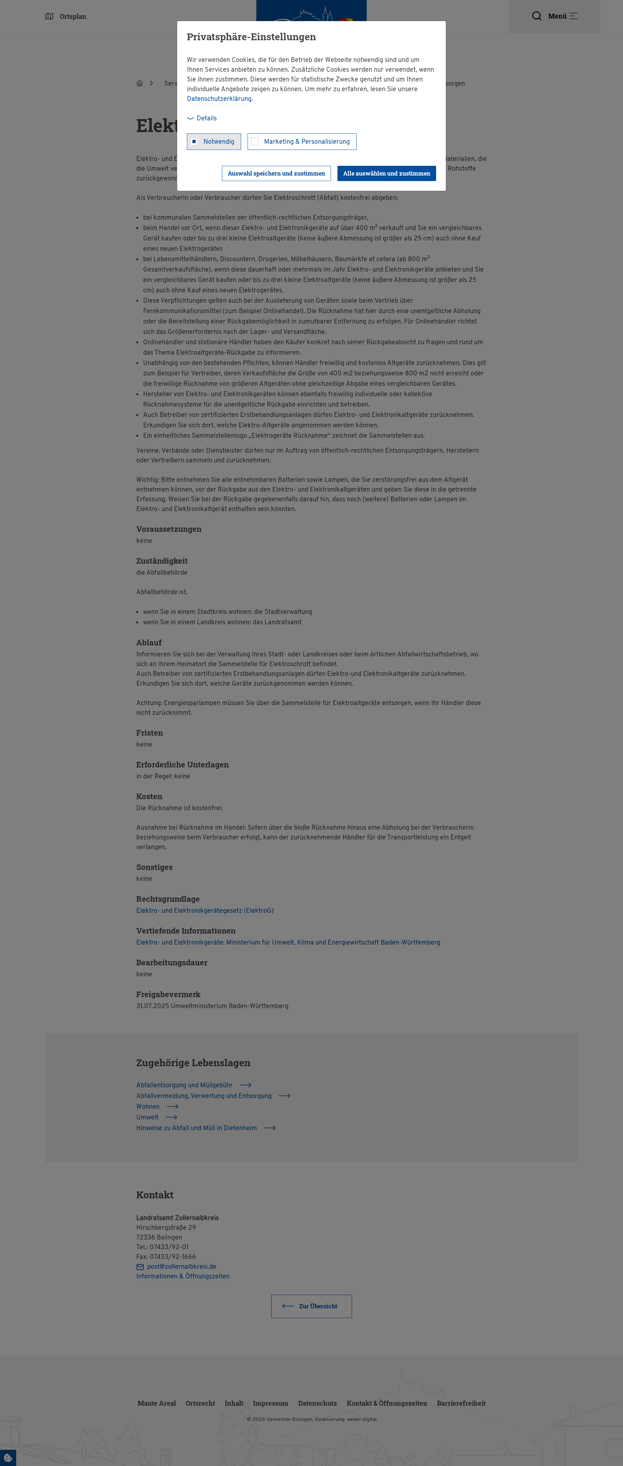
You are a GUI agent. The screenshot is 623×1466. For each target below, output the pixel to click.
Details (207, 119)
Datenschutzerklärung (219, 99)
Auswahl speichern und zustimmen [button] (276, 173)
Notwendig (218, 142)
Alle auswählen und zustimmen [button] (386, 173)
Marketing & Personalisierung (307, 142)
